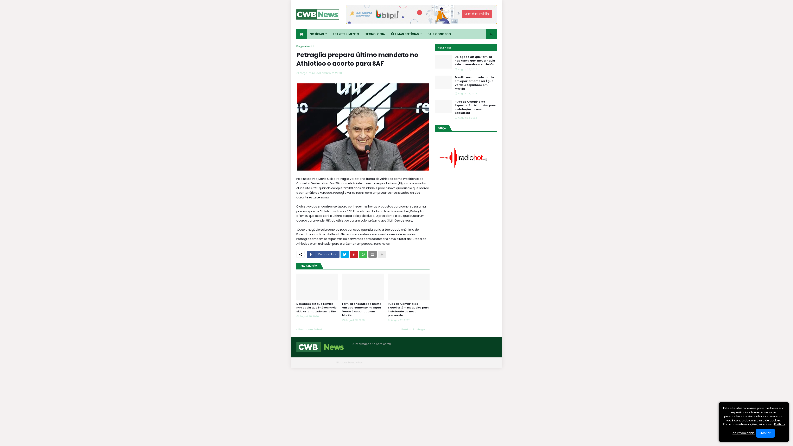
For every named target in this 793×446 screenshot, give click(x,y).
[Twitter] (345, 254)
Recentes (444, 48)
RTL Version (489, 362)
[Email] (372, 254)
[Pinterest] (354, 254)
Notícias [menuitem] (317, 34)
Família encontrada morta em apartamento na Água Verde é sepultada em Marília (361, 309)
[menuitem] (301, 34)
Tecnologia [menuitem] (375, 34)
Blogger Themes (323, 362)
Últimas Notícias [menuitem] (405, 34)
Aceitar (765, 433)
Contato (471, 362)
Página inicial (305, 46)
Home (433, 362)
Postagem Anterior (311, 329)
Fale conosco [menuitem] (439, 34)
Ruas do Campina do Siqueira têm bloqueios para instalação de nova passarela (408, 309)
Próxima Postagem (414, 329)
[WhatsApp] (363, 254)
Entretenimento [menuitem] (346, 34)
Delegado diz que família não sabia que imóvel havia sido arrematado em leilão (316, 307)
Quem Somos (451, 362)
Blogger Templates (349, 362)
